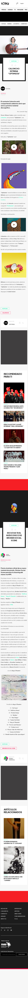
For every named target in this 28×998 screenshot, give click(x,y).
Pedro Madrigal (8, 555)
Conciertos (16, 23)
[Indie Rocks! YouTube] (12, 930)
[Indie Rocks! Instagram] (8, 930)
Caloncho (3, 93)
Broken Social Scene (6, 560)
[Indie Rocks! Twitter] (5, 930)
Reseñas (9, 23)
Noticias (4, 23)
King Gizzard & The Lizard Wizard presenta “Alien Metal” (12, 466)
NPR (11, 604)
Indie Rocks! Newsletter (7, 951)
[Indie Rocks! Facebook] (2, 930)
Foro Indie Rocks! (19, 916)
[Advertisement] (14, 347)
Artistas (16, 911)
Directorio (17, 913)
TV (15, 9)
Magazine (20, 9)
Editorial (8, 88)
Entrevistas (18, 908)
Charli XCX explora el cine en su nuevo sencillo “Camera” (13, 878)
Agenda (10, 9)
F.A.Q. (16, 918)
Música (4, 9)
